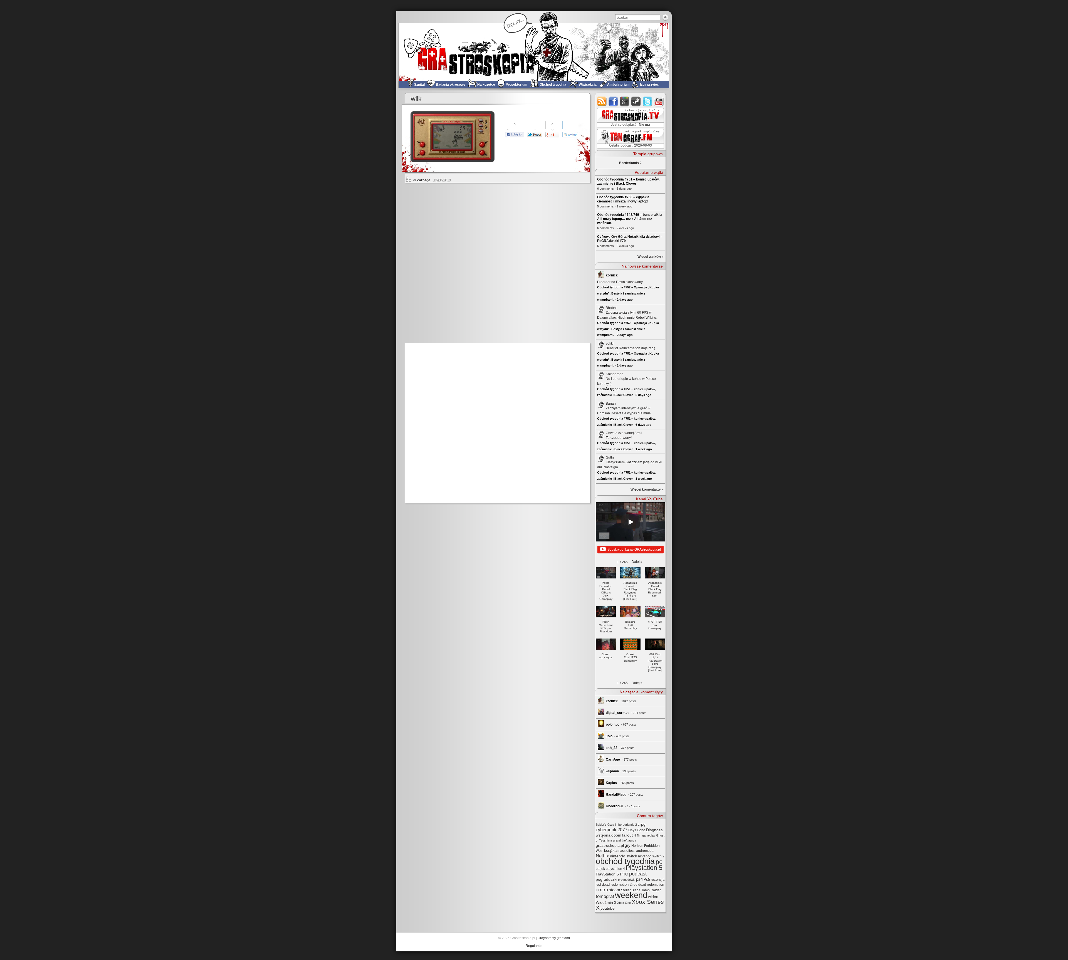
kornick (612, 275)
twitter (647, 101)
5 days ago (643, 395)
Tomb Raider (651, 890)
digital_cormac (617, 713)
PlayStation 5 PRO (612, 874)
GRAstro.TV (630, 117)
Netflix (602, 855)
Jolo (609, 736)
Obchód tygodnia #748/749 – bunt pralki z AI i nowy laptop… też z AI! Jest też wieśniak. (629, 219)
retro (603, 889)
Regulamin (534, 946)
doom (616, 835)
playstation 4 (615, 869)
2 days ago (625, 299)
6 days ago (643, 424)
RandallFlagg (616, 794)
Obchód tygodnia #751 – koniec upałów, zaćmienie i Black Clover (628, 181)
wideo (653, 896)
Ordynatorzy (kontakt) (554, 938)
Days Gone (636, 830)
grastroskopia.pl (610, 845)
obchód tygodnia (625, 861)
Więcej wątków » (650, 257)
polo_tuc (612, 724)
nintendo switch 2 (651, 856)
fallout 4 (629, 835)
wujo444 (612, 771)
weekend (631, 895)
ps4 (639, 879)
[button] (637, 561)
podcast (638, 874)
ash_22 (611, 748)
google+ (625, 101)
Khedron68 (614, 806)
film (639, 835)
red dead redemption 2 (614, 884)
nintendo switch (623, 856)
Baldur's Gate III (606, 824)
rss (602, 101)
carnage (423, 180)
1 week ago (644, 449)
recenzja (657, 880)
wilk (416, 98)
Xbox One (624, 902)
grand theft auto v (625, 840)
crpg (642, 824)
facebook (613, 101)
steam (636, 101)
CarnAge (613, 759)
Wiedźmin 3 (606, 902)
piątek (600, 868)
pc (659, 861)
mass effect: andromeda (635, 851)
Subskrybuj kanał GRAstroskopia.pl (634, 549)
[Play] (630, 522)
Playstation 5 (644, 867)
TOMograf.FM (629, 138)
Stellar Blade (631, 890)
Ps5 (647, 879)
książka (610, 850)
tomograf (605, 896)
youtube (659, 101)
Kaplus (611, 783)
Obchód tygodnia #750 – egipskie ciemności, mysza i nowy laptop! (623, 199)
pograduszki (606, 879)
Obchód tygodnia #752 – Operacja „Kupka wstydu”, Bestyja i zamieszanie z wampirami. (628, 293)
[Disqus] (500, 261)
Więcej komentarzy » (647, 489)
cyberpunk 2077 (611, 829)
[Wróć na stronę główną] (534, 52)
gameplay (648, 835)
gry (628, 845)
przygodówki (626, 879)
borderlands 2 (627, 824)
